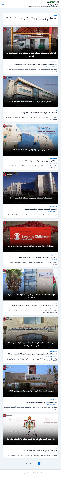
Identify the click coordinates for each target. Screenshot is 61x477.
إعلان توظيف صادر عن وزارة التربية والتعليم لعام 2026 (41, 402)
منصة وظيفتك (54, 4)
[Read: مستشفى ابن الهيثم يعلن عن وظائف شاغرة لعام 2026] (30, 139)
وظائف (55, 15)
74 (30, 463)
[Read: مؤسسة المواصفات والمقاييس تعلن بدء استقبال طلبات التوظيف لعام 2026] (30, 284)
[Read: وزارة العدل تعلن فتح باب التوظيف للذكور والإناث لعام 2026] (30, 429)
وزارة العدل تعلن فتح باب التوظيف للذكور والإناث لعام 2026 (39, 450)
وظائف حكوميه (53, 303)
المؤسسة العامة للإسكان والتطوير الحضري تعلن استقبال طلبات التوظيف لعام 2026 (32, 354)
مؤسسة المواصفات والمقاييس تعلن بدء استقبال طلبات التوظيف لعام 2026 (34, 305)
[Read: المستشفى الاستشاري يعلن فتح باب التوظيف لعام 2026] (30, 188)
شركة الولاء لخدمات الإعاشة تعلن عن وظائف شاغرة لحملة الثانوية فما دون (35, 64)
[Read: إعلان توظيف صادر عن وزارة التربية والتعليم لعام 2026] (30, 381)
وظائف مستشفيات (53, 110)
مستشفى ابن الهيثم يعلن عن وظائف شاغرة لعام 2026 (41, 161)
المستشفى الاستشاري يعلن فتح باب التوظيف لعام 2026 (40, 209)
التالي (24, 463)
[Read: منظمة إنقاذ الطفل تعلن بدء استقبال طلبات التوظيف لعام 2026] (30, 236)
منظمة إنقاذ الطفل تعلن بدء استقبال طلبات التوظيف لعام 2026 (38, 257)
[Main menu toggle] (3, 4)
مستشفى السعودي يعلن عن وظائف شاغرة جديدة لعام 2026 (39, 112)
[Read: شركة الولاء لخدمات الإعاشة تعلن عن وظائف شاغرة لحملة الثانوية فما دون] (30, 43)
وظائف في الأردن (53, 61)
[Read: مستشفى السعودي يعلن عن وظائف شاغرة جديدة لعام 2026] (30, 91)
